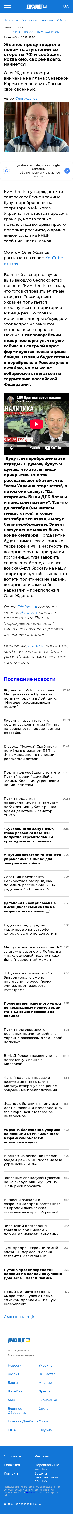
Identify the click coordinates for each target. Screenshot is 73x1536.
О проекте (12, 1456)
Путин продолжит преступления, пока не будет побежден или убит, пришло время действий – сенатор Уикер (31, 807)
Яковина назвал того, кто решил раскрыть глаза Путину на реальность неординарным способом (32, 726)
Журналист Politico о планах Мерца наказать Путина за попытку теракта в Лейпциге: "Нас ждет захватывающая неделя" (30, 698)
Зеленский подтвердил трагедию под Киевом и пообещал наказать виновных (31, 1230)
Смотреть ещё (19, 1317)
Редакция (12, 1465)
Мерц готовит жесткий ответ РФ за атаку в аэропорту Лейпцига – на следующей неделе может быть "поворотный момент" (33, 953)
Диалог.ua (32, 1492)
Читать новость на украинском (36, 32)
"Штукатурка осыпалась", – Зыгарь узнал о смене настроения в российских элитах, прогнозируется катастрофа (28, 981)
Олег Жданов (26, 98)
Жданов (36, 645)
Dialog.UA (27, 607)
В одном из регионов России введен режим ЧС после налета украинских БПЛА (33, 1160)
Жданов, (29, 612)
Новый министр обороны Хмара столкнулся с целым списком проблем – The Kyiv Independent (30, 1298)
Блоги (20, 28)
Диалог (8, 28)
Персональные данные (47, 1467)
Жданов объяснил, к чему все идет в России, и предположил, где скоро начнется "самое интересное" (33, 1110)
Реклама (42, 1456)
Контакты (11, 1473)
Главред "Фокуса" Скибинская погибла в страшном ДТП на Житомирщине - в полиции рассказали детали (31, 752)
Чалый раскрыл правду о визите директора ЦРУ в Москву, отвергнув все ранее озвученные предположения (30, 1084)
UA (66, 7)
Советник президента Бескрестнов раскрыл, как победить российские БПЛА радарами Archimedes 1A (30, 883)
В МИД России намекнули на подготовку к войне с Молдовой (31, 1060)
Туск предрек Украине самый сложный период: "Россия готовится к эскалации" (31, 1252)
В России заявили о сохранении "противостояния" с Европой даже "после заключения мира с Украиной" (32, 1206)
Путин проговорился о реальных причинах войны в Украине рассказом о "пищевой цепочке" (33, 1036)
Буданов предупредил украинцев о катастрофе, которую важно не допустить (30, 929)
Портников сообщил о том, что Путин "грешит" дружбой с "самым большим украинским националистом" (32, 779)
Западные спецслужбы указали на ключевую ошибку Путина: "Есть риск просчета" (33, 1182)
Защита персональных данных (47, 1477)
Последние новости (29, 679)
